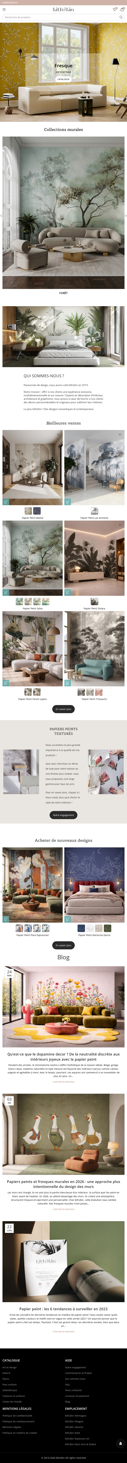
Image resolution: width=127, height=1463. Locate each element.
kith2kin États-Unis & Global (80, 1444)
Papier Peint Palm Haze (94, 935)
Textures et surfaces (13, 1396)
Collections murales (63, 129)
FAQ (67, 1384)
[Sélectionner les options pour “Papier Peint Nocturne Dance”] (5, 919)
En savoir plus (63, 709)
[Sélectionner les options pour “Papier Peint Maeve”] (5, 502)
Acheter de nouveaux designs (63, 840)
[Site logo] (63, 9)
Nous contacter (73, 1390)
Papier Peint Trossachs (94, 699)
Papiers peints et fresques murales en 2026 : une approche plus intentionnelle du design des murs (63, 1184)
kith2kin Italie (72, 1432)
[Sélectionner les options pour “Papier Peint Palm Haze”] (67, 919)
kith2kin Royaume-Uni (77, 1438)
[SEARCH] (121, 17)
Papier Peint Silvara (94, 608)
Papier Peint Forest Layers (32, 699)
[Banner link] (63, 72)
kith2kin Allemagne (75, 1415)
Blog (63, 957)
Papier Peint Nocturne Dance (33, 935)
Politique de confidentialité (17, 1415)
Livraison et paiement (77, 1396)
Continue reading (63, 1081)
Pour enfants (9, 1384)
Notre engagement (63, 815)
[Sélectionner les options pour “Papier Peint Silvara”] (67, 592)
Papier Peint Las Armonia (94, 517)
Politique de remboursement (18, 1421)
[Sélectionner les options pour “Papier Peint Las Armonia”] (67, 502)
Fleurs (5, 1378)
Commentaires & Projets (78, 1373)
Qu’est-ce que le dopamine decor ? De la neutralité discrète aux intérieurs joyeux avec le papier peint (63, 1057)
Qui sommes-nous (75, 1378)
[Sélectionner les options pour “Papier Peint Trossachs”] (67, 683)
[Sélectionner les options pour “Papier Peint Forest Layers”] (5, 683)
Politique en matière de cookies (19, 1432)
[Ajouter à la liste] (58, 434)
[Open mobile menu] (4, 9)
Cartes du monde (12, 1401)
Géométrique (9, 1390)
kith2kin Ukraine (74, 1427)
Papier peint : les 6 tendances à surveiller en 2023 (63, 1308)
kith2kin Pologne (74, 1421)
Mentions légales (11, 1427)
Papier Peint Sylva (32, 608)
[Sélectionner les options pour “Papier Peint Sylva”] (5, 592)
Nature (6, 1373)
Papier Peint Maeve (32, 517)
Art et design (9, 1367)
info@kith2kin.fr (10, 2)
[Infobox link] (63, 216)
